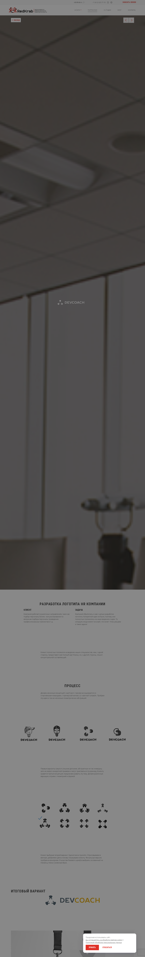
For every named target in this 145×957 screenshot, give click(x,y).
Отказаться (107, 947)
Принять (92, 947)
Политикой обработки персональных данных (104, 942)
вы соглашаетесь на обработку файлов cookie (104, 940)
